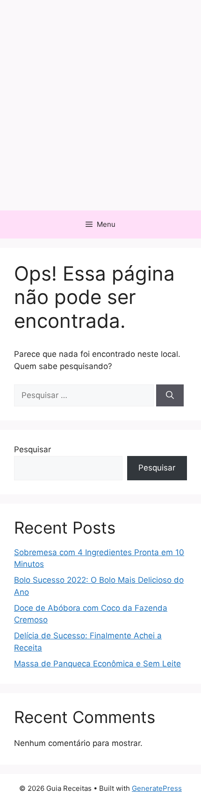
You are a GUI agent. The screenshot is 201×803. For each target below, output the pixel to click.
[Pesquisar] (170, 395)
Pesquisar (32, 449)
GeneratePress (157, 788)
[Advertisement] (100, 105)
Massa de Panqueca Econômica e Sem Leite (97, 663)
